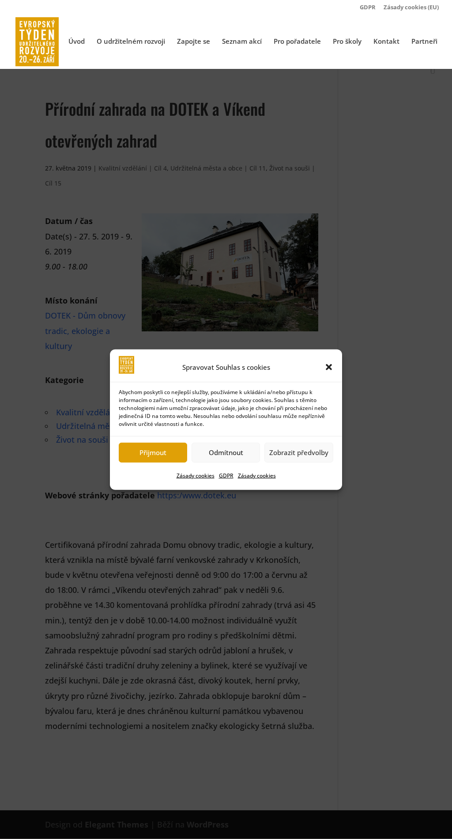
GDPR (226, 475)
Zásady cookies (196, 475)
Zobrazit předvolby (298, 452)
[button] (328, 366)
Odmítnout (226, 452)
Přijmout (152, 452)
